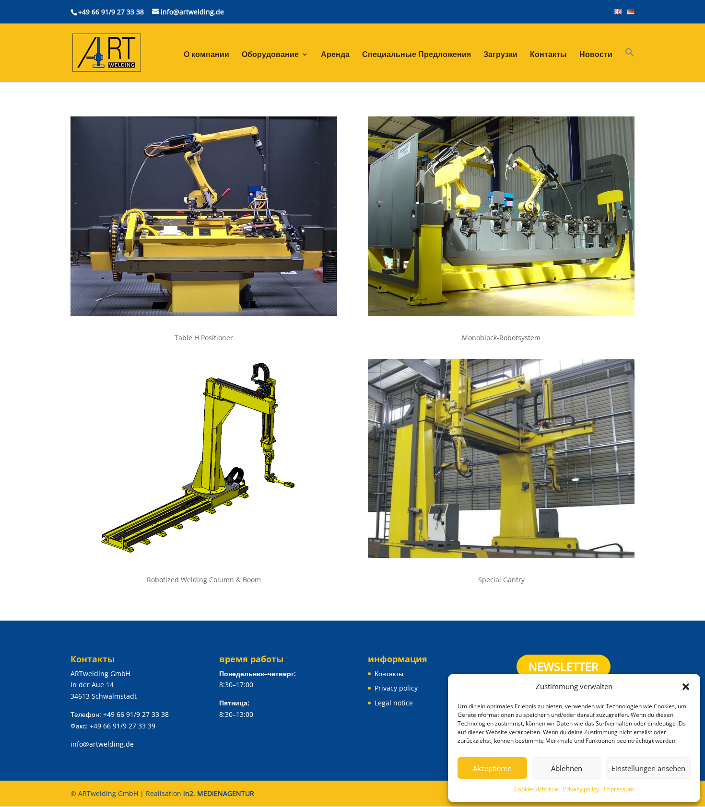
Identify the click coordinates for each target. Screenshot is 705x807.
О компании (206, 55)
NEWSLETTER (564, 666)
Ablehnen (566, 768)
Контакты (548, 55)
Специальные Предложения (416, 55)
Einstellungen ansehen (648, 768)
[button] (686, 687)
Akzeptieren (492, 768)
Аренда (335, 55)
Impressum (619, 789)
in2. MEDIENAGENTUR (218, 793)
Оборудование (270, 55)
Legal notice (394, 702)
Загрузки (500, 55)
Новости (595, 55)
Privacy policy (581, 789)
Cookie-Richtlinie (536, 789)
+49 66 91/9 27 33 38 (111, 11)
